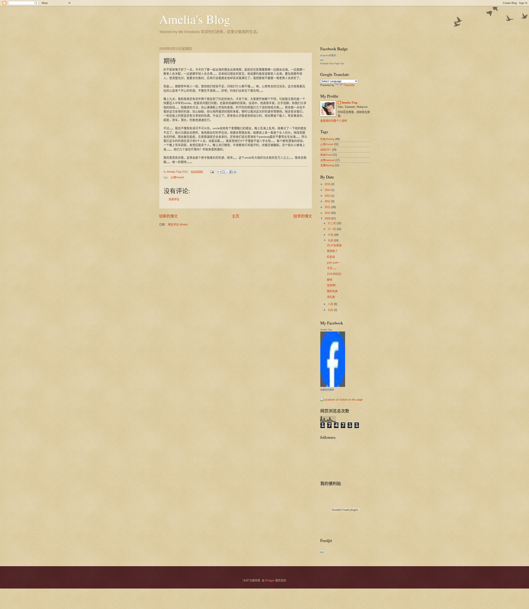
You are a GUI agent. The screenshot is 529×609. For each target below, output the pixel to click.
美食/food (326, 154)
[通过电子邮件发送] (219, 172)
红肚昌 (331, 256)
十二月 (332, 223)
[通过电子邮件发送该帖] (212, 171)
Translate (349, 85)
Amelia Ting (349, 102)
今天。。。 (332, 268)
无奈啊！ (332, 285)
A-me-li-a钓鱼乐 (328, 55)
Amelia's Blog (194, 19)
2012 (328, 201)
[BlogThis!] (223, 172)
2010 (328, 212)
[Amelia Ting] (332, 386)
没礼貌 (331, 296)
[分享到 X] (227, 172)
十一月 (332, 229)
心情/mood (177, 177)
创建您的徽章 (327, 390)
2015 (328, 184)
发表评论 (174, 199)
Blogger (269, 580)
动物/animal (327, 160)
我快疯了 (332, 250)
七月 (331, 309)
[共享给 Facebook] (231, 172)
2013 (328, 195)
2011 (328, 207)
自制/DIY (325, 149)
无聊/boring (327, 165)
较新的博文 (168, 216)
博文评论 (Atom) (178, 224)
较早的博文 (302, 216)
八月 (331, 304)
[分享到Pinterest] (235, 172)
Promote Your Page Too (332, 63)
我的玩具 (332, 291)
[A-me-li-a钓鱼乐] (322, 59)
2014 (328, 189)
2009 (328, 218)
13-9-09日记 (334, 273)
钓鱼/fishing (327, 139)
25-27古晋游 (334, 245)
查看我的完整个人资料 (333, 120)
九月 (331, 240)
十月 (331, 234)
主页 (235, 216)
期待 (329, 279)
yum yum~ (333, 262)
